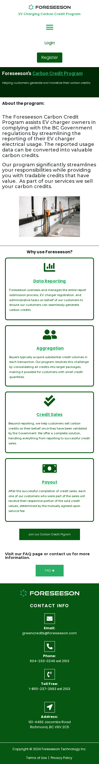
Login (49, 43)
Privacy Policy (62, 758)
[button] (49, 27)
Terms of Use (36, 758)
